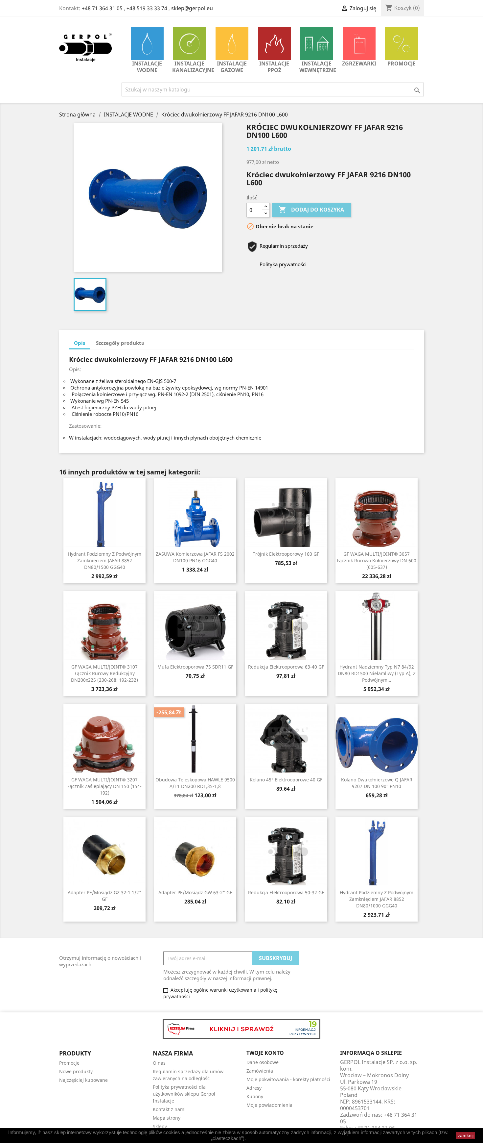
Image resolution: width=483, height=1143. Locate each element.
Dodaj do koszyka (311, 210)
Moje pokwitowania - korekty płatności (288, 1079)
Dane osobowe (262, 1062)
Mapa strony (166, 1118)
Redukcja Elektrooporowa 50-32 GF (286, 892)
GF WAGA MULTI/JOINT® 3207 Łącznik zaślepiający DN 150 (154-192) (104, 786)
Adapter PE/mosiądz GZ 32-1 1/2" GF (104, 895)
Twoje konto (265, 1052)
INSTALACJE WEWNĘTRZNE (317, 67)
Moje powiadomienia (269, 1105)
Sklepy (160, 1126)
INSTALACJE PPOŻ (274, 67)
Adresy (254, 1088)
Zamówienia (259, 1071)
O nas (159, 1063)
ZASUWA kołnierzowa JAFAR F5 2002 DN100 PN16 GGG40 (195, 557)
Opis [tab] (79, 343)
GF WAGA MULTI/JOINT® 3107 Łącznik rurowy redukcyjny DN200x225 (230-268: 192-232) (104, 673)
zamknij (465, 1135)
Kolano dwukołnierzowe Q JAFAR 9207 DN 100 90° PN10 (376, 782)
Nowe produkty (76, 1071)
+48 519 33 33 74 (146, 8)
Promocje (401, 63)
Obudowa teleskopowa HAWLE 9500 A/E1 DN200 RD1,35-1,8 (195, 782)
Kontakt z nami (169, 1109)
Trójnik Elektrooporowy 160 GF (286, 554)
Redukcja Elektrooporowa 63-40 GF (286, 667)
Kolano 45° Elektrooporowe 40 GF (286, 779)
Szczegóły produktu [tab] (120, 343)
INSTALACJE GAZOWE (232, 67)
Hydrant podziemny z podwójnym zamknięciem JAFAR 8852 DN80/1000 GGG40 (376, 899)
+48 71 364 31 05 (102, 8)
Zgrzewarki (359, 63)
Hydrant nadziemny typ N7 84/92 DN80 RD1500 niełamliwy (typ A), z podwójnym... (377, 673)
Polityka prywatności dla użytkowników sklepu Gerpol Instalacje (184, 1094)
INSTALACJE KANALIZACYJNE (191, 67)
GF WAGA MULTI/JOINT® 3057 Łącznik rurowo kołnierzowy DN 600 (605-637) (376, 560)
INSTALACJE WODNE (147, 67)
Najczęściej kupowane (83, 1080)
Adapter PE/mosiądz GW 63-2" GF (195, 892)
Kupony (254, 1096)
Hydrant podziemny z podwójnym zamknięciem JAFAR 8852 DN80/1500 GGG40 (104, 560)
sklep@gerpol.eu (192, 8)
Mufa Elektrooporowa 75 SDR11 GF (195, 667)
